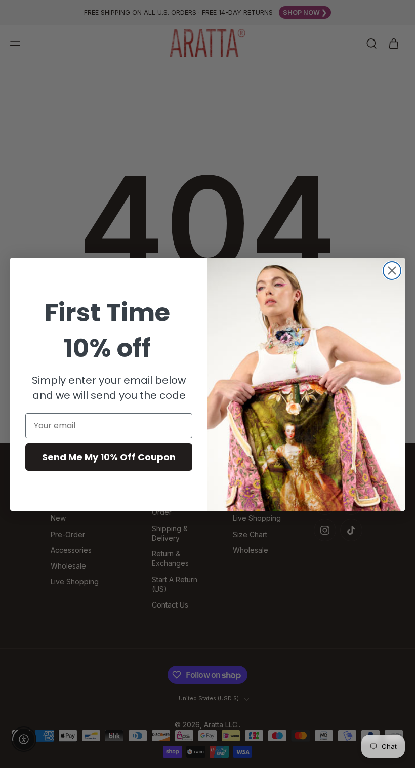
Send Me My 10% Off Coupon (109, 457)
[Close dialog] (392, 270)
